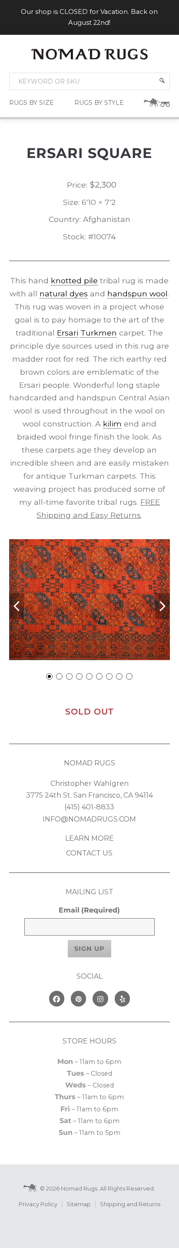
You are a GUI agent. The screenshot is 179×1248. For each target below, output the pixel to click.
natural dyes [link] (64, 293)
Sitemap (78, 1204)
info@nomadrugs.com (89, 819)
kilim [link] (112, 423)
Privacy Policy (38, 1204)
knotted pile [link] (74, 280)
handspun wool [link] (137, 293)
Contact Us (89, 853)
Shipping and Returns (130, 1204)
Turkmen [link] (98, 332)
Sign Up (89, 949)
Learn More (89, 838)
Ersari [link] (67, 332)
